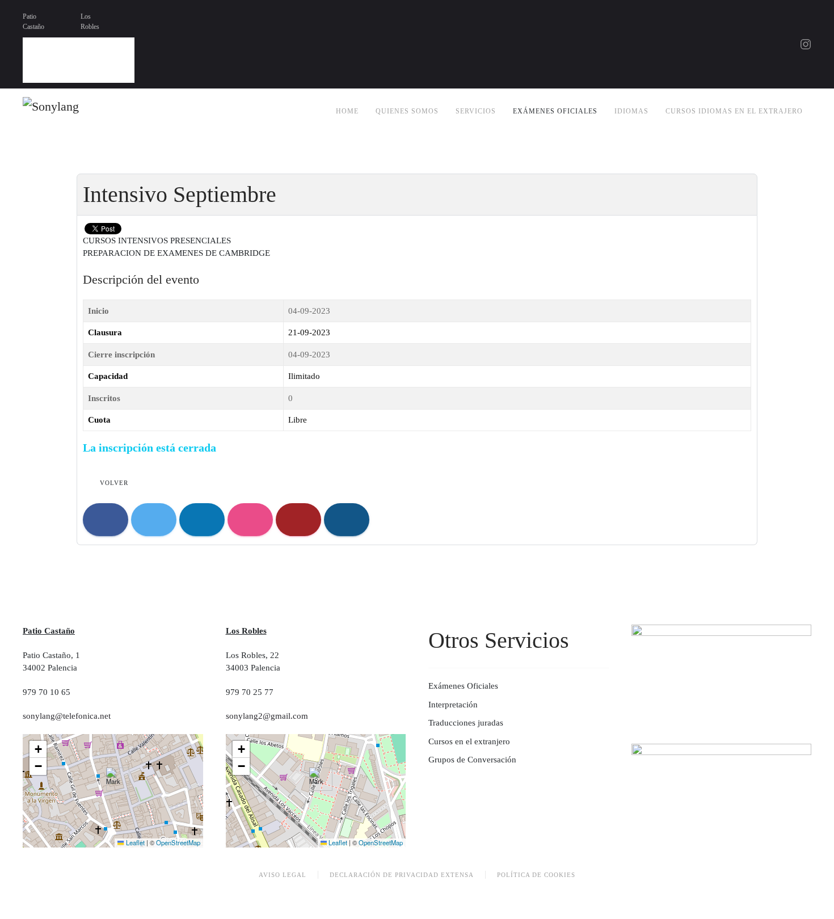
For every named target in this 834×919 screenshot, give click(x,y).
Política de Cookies (536, 874)
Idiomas (631, 111)
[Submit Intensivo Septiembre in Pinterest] (346, 519)
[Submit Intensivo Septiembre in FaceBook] (105, 519)
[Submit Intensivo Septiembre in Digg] (298, 519)
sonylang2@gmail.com (267, 715)
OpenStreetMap (178, 842)
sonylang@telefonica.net (67, 715)
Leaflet (134, 842)
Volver (114, 482)
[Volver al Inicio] (77, 111)
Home (347, 111)
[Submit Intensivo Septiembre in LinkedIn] (202, 519)
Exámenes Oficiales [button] (555, 111)
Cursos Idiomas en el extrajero (734, 111)
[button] (113, 779)
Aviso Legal (282, 874)
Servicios (476, 111)
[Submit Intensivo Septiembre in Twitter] (153, 519)
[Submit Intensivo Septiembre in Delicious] (250, 519)
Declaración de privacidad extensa (402, 874)
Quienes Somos (407, 111)
